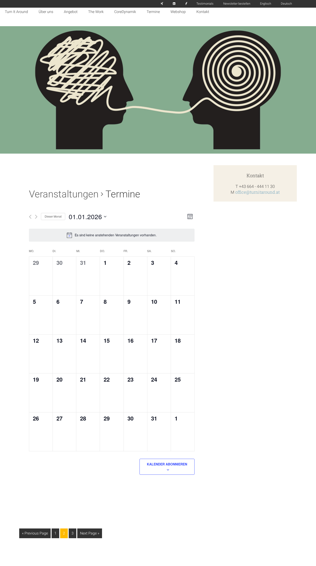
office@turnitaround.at (257, 192)
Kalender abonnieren (167, 464)
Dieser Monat (53, 216)
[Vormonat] (30, 217)
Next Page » (89, 534)
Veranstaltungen (64, 194)
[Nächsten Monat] (36, 217)
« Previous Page (35, 534)
